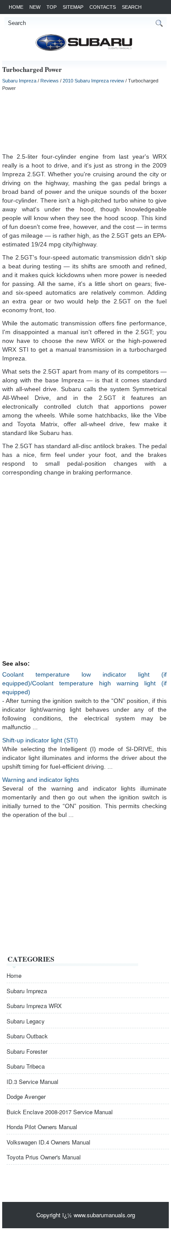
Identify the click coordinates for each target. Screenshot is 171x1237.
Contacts (102, 7)
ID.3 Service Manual (32, 1081)
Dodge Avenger (26, 1096)
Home (16, 7)
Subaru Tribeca (26, 1066)
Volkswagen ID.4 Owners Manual (48, 1142)
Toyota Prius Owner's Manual (44, 1157)
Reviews (49, 80)
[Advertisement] (84, 121)
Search (132, 7)
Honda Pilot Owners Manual (42, 1127)
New (34, 7)
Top (51, 7)
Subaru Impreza (19, 80)
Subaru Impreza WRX (34, 1006)
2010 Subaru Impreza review (93, 80)
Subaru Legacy (26, 1021)
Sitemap (73, 7)
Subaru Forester (27, 1051)
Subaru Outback (27, 1036)
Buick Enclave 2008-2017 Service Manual (60, 1112)
